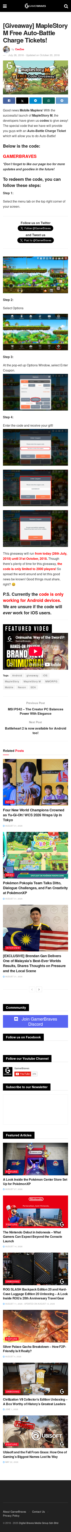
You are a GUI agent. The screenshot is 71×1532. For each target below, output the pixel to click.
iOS (45, 675)
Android (17, 675)
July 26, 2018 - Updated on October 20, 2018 (34, 55)
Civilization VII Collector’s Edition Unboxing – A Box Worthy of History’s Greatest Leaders (35, 1401)
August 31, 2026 (13, 825)
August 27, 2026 (13, 1189)
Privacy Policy (11, 1515)
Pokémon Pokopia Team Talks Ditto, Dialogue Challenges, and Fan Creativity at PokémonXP (35, 887)
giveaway (32, 675)
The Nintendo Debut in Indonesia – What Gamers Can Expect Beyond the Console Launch (32, 1236)
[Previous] (32, 989)
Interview (13, 947)
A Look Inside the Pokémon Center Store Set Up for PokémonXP (35, 1181)
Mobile (9, 687)
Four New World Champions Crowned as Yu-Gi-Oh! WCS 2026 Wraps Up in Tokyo (33, 814)
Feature (11, 1171)
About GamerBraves (14, 1511)
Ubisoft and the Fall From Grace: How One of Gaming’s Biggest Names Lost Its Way (35, 1454)
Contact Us (38, 1511)
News (9, 801)
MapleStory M (32, 681)
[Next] (39, 989)
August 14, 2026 (13, 1246)
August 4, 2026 (13, 1356)
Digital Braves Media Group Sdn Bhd (38, 1522)
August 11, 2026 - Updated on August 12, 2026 (30, 1303)
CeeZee (19, 49)
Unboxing (12, 1281)
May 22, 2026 (11, 1462)
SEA (33, 687)
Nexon (22, 687)
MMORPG (51, 681)
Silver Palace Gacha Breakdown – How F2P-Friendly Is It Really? (34, 1348)
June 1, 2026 (11, 1409)
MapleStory (12, 681)
